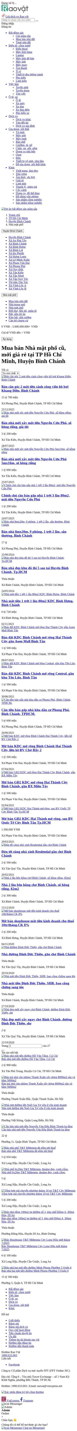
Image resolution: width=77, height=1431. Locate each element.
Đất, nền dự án (17, 314)
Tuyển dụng (22, 90)
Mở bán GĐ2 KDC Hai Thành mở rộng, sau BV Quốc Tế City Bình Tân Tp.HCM (37, 820)
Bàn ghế (20, 141)
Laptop (20, 55)
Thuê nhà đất (23, 42)
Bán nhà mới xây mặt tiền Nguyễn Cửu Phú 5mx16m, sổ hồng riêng (34, 461)
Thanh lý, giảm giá (26, 186)
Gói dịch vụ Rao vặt (17, 16)
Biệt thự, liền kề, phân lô (23, 310)
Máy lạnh (21, 138)
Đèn (18, 157)
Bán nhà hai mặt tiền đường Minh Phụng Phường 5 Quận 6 (35, 1270)
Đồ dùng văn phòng (27, 196)
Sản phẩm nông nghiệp (29, 202)
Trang (5, 1045)
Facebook (14, 1364)
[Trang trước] (2, 1050)
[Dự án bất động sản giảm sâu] (19, 208)
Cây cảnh (21, 189)
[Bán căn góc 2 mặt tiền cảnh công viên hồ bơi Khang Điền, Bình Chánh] (38, 379)
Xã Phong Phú (17, 266)
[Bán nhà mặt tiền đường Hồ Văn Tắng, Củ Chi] (29, 1055)
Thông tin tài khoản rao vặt (24, 1339)
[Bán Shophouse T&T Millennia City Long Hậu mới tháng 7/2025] (38, 1243)
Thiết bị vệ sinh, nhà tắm (30, 161)
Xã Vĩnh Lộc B (17, 288)
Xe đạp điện (23, 109)
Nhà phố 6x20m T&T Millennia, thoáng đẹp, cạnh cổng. (33, 1172)
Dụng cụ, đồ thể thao (28, 193)
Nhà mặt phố (9, 295)
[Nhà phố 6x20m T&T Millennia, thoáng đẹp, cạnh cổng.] (34, 1169)
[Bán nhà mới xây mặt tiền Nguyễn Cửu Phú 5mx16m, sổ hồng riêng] (38, 452)
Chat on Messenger (33, 1427)
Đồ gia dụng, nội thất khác (31, 164)
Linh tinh (21, 183)
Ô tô (18, 100)
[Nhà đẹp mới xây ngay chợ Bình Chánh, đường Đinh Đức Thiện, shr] (38, 1012)
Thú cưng (21, 173)
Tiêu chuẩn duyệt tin (20, 1333)
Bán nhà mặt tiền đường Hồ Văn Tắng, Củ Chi (28, 1059)
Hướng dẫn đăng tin (20, 1342)
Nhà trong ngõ (17, 304)
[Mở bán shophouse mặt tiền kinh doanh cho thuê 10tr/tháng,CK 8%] (38, 914)
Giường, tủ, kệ (24, 145)
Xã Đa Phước (16, 253)
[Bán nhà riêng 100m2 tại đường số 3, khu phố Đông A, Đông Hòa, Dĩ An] (38, 1215)
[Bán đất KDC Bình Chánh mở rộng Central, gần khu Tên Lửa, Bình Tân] (38, 666)
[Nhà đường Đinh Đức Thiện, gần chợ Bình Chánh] (31, 947)
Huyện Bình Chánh (20, 221)
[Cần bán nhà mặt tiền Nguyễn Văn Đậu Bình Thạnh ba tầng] (37, 1126)
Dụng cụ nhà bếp (25, 151)
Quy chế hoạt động (19, 1330)
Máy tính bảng (24, 51)
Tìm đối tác (22, 122)
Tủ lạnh (20, 132)
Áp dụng (7, 339)
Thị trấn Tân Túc (18, 282)
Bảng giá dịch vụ (18, 1326)
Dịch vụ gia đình (25, 125)
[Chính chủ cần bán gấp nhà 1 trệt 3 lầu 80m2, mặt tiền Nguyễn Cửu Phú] (38, 488)
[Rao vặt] (14, 11)
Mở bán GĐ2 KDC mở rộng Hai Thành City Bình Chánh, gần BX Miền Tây (34, 784)
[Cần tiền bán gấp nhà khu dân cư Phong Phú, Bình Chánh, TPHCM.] (38, 702)
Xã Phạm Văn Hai (19, 262)
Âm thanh (21, 68)
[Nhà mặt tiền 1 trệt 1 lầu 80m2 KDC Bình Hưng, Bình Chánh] (37, 594)
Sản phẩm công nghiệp (29, 199)
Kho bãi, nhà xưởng (20, 317)
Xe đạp (20, 106)
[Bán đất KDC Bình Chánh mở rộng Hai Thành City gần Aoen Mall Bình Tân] (38, 630)
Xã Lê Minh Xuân (19, 259)
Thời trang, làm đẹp (27, 170)
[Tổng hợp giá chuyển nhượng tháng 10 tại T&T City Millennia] (38, 1190)
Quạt (18, 154)
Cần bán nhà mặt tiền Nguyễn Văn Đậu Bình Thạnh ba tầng (35, 1129)
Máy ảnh (21, 61)
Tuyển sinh (22, 87)
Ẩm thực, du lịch (25, 177)
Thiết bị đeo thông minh (29, 74)
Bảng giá (14, 1323)
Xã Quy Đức (16, 269)
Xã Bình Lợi (16, 250)
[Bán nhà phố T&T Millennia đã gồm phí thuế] (28, 1147)
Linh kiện (21, 80)
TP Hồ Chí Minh (18, 218)
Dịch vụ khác (23, 119)
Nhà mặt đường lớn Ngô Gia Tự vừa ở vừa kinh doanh (32, 1108)
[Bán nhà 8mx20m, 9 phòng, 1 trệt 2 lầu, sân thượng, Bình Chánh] (38, 524)
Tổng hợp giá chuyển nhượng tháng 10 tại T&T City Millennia (37, 1193)
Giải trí (20, 180)
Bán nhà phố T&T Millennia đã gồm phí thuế (27, 1151)
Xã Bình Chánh (18, 243)
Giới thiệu (14, 1320)
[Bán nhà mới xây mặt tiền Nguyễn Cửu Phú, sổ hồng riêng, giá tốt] (38, 415)
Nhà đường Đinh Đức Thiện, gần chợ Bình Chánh (38, 954)
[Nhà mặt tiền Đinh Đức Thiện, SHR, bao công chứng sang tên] (38, 976)
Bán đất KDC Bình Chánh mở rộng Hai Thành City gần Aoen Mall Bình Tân (36, 639)
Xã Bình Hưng (17, 246)
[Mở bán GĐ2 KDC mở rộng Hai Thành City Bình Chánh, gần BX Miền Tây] (38, 775)
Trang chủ (14, 214)
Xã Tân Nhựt (16, 275)
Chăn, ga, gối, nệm (26, 148)
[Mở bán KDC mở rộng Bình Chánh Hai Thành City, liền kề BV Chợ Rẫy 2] (38, 739)
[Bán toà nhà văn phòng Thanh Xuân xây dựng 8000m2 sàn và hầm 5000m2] (38, 1080)
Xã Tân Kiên (16, 272)
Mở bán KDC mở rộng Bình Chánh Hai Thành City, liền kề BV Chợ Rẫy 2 (36, 748)
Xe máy (20, 103)
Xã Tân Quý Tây (18, 278)
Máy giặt (21, 135)
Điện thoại (22, 48)
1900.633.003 (9, 1355)
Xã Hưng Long (17, 256)
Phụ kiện (21, 77)
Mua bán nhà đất (25, 39)
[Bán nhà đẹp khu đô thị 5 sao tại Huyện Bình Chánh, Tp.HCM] (38, 561)
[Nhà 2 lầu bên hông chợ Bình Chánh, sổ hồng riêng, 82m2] (36, 877)
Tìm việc (21, 93)
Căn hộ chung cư (18, 320)
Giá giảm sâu (23, 35)
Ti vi (18, 71)
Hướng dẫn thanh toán (21, 1346)
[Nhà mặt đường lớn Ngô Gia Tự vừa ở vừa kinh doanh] (34, 1105)
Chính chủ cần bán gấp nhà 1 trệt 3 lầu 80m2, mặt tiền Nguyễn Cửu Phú (35, 497)
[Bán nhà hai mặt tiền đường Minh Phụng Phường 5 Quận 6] (36, 1267)
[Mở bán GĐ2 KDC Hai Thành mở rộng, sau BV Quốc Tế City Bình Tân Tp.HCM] (38, 811)
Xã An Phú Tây (18, 240)
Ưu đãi (12, 1336)
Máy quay (21, 64)
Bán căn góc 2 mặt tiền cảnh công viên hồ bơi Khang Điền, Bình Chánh (34, 388)
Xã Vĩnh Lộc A (17, 285)
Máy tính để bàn (25, 58)
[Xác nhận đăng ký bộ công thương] (22, 1392)
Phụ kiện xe (22, 112)
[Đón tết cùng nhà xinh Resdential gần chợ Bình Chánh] (33, 844)
